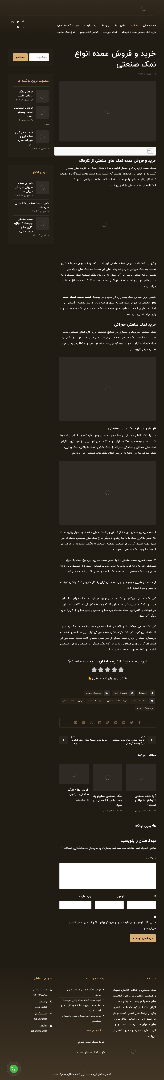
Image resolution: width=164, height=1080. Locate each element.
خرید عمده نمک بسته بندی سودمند (82, 1000)
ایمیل (120, 896)
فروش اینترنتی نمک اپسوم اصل (23, 112)
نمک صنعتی (80, 800)
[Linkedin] (22, 27)
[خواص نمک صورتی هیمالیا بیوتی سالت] (42, 187)
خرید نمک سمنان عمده (91, 1053)
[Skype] (17, 27)
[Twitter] (17, 21)
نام (154, 896)
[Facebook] (22, 21)
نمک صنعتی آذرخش (143, 811)
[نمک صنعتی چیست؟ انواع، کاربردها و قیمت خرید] (42, 223)
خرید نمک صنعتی (95, 701)
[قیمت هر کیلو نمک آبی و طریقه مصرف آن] (42, 136)
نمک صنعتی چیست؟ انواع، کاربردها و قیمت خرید (23, 225)
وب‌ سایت (85, 896)
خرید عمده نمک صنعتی (117, 701)
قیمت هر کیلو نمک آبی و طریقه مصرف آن (24, 138)
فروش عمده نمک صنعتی (72, 701)
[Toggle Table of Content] (148, 151)
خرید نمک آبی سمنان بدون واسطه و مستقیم (81, 1018)
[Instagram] (12, 21)
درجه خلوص (85, 263)
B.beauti (143, 693)
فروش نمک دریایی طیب (25, 94)
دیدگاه (151, 859)
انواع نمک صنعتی (93, 693)
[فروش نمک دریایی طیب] (42, 96)
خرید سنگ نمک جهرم (91, 1042)
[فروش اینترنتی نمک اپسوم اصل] (42, 112)
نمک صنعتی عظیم (111, 811)
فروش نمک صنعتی (145, 708)
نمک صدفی (145, 626)
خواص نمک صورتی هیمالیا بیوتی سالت (23, 187)
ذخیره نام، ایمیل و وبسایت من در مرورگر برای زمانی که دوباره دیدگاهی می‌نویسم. (112, 925)
